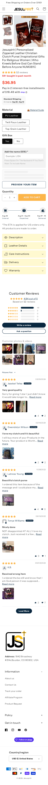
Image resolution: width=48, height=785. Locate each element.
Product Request (13, 704)
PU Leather (11, 115)
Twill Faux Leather (15, 122)
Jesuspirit (28, 778)
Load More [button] (24, 611)
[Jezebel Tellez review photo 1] (8, 406)
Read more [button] (35, 397)
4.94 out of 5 (31, 298)
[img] (9, 379)
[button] (3, 9)
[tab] (8, 20)
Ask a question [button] (24, 331)
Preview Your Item (24, 184)
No (18, 141)
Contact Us (10, 685)
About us (9, 678)
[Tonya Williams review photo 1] (8, 547)
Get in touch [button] (12, 722)
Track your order (13, 691)
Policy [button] (9, 715)
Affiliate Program (13, 697)
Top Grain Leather (15, 129)
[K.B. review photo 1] (8, 593)
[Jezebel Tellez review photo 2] (21, 406)
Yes (7, 141)
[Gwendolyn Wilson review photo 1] (8, 453)
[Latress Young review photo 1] (8, 500)
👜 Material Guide (35, 110)
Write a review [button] (24, 325)
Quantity (8, 191)
